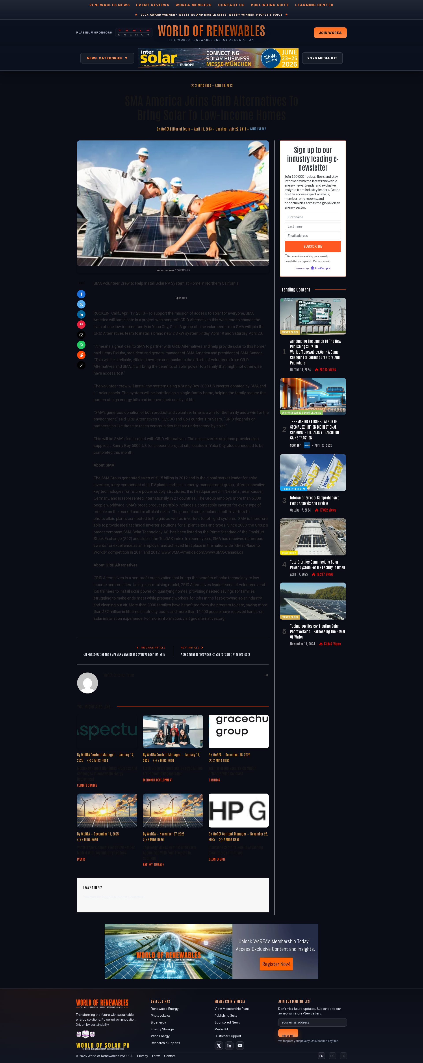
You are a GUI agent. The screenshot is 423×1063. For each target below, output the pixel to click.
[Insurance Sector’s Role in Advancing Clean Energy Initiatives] (239, 810)
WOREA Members (194, 5)
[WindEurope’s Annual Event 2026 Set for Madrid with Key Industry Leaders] (107, 810)
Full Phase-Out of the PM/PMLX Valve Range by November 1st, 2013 (123, 654)
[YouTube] (240, 1045)
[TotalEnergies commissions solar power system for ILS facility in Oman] (313, 536)
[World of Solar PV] (103, 1047)
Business (214, 780)
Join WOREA (330, 33)
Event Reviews (152, 5)
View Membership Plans (232, 1009)
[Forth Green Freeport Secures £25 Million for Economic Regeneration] (173, 731)
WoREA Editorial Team (175, 129)
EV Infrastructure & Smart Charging (301, 412)
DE (332, 1056)
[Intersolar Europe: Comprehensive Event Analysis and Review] (313, 472)
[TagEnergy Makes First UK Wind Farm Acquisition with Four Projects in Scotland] (173, 810)
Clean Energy (217, 859)
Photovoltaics (161, 1015)
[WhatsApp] (81, 345)
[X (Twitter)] (219, 1045)
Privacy (142, 1056)
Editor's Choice (290, 332)
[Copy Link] (81, 365)
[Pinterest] (81, 324)
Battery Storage (153, 864)
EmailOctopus (322, 268)
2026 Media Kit (322, 58)
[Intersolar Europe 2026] (218, 58)
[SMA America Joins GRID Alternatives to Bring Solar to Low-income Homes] (173, 203)
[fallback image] (211, 951)
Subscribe (288, 1035)
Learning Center (314, 5)
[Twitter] (81, 304)
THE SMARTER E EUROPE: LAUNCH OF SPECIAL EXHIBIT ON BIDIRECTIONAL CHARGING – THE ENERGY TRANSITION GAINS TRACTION (314, 429)
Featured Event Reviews (293, 488)
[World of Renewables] (86, 1035)
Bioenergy (158, 1022)
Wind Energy (258, 129)
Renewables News (109, 5)
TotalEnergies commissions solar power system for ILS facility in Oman (317, 564)
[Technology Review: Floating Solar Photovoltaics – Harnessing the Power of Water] (313, 601)
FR (343, 1056)
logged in (109, 897)
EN (321, 1056)
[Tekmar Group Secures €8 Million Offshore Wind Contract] (239, 731)
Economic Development (158, 780)
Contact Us (231, 5)
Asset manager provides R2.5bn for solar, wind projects (215, 654)
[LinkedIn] (81, 314)
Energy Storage (162, 1029)
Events (81, 859)
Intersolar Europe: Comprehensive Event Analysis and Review (314, 500)
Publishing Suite (270, 5)
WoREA (217, 754)
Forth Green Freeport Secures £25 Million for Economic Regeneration (173, 770)
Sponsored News (227, 1022)
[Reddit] (81, 355)
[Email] (81, 335)
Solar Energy (289, 553)
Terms (156, 1056)
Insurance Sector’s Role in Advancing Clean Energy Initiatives (236, 849)
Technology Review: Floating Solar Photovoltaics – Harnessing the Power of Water (317, 631)
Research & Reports (165, 1043)
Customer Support (228, 1036)
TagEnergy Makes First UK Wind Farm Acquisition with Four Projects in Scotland (169, 852)
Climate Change (87, 785)
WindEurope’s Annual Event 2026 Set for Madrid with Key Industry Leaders (106, 849)
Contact (169, 1056)
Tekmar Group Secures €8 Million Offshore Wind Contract (232, 770)
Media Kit (221, 1029)
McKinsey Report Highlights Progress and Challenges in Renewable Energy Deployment (107, 773)
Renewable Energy (165, 1009)
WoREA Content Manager (98, 754)
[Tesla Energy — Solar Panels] (133, 32)
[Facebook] (81, 294)
